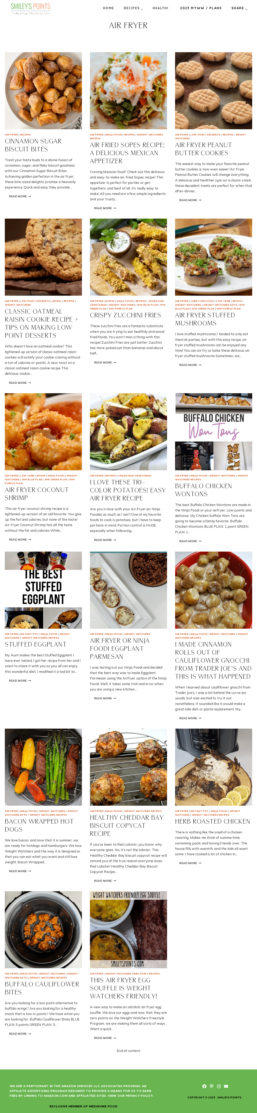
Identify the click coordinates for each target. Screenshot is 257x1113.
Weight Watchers (18, 304)
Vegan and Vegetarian (134, 475)
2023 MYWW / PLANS (201, 8)
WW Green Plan (203, 308)
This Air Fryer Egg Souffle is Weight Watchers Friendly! (123, 989)
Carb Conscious (202, 300)
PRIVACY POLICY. (140, 1096)
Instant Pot (29, 633)
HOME (108, 8)
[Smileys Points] (31, 8)
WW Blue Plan (147, 304)
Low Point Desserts (205, 134)
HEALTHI (160, 8)
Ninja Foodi (113, 134)
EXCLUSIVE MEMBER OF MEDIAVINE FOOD (84, 1106)
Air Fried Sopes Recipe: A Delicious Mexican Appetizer (127, 153)
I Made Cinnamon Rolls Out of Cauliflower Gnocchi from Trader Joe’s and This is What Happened (213, 661)
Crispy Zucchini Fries (125, 316)
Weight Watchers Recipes (40, 637)
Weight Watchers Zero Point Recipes (132, 973)
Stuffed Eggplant (36, 645)
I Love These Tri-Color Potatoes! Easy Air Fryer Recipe (128, 491)
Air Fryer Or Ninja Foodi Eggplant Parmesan (120, 649)
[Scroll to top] (246, 1096)
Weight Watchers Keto (220, 304)
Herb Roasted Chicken (213, 822)
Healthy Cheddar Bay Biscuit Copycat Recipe (127, 826)
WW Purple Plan (121, 308)
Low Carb (223, 300)
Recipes (25, 134)
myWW (56, 300)
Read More (22, 196)
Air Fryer (11, 134)
